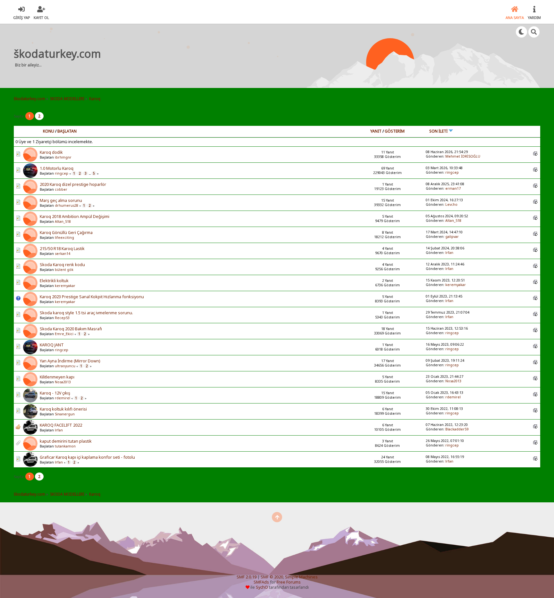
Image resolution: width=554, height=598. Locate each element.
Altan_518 (63, 221)
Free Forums (289, 582)
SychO (262, 587)
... (90, 174)
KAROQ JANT (52, 345)
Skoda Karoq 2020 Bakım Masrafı (71, 329)
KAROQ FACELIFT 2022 (61, 425)
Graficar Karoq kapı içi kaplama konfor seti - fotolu (87, 457)
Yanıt (376, 131)
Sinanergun (65, 414)
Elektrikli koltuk (54, 280)
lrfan (449, 252)
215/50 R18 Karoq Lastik (62, 248)
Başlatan (67, 131)
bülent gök (64, 269)
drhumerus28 (66, 205)
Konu (48, 131)
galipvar (452, 236)
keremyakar (65, 285)
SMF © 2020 (272, 577)
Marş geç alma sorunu (61, 200)
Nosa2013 (63, 382)
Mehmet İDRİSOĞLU (462, 156)
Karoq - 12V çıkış (55, 393)
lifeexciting (64, 237)
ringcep (61, 173)
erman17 (453, 188)
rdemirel (62, 398)
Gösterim (395, 131)
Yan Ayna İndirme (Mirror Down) (70, 361)
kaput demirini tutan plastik (66, 441)
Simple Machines (301, 577)
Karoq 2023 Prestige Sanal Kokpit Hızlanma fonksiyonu (92, 296)
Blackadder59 (456, 429)
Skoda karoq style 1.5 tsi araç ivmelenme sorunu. (86, 313)
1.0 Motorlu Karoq (56, 168)
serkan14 (62, 253)
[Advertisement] (227, 55)
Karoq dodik (51, 152)
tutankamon (65, 446)
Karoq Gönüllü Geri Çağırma (66, 232)
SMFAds (261, 582)
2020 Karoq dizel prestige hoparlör (73, 184)
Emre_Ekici (64, 334)
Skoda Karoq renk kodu (62, 264)
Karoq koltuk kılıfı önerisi (63, 409)
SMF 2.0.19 (246, 577)
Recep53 (62, 318)
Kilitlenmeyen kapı (57, 377)
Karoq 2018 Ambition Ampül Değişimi (74, 216)
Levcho (451, 204)
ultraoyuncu (65, 366)
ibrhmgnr (63, 157)
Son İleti (439, 131)
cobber (61, 189)
